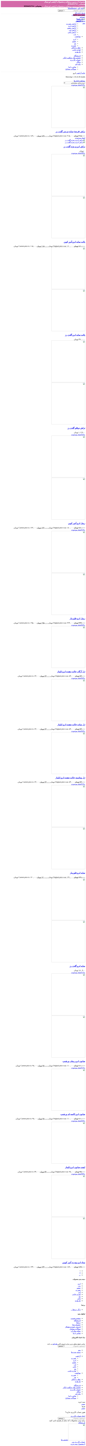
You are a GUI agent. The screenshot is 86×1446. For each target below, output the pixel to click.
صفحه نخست (76, 1318)
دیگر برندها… (76, 1310)
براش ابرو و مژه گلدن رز (74, 146)
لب (79, 1292)
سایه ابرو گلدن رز (77, 966)
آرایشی (79, 73)
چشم (74, 41)
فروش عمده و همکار (73, 1327)
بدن (74, 34)
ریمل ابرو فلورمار (77, 618)
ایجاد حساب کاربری (78, 1416)
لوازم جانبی (76, 1294)
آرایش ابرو (72, 26)
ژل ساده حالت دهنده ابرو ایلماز (71, 724)
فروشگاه (77, 1320)
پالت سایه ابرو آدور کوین (74, 242)
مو (75, 43)
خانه (83, 73)
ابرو (74, 39)
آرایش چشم (71, 28)
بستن (83, 1404)
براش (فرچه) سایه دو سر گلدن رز (70, 131)
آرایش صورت (71, 24)
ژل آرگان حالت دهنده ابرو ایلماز (71, 671)
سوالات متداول (70, 69)
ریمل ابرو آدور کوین (76, 523)
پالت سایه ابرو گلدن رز (75, 335)
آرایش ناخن (72, 32)
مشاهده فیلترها (79, 81)
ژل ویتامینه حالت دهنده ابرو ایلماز (70, 777)
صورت (73, 46)
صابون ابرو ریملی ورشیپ (74, 1061)
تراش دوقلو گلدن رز (76, 428)
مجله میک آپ (76, 1331)
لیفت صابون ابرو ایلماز (75, 1167)
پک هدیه (78, 1301)
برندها (78, 1323)
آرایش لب (72, 30)
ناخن (79, 1298)
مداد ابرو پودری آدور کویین (73, 1262)
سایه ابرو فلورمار (77, 873)
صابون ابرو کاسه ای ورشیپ (72, 1114)
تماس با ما (72, 67)
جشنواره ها (76, 1325)
